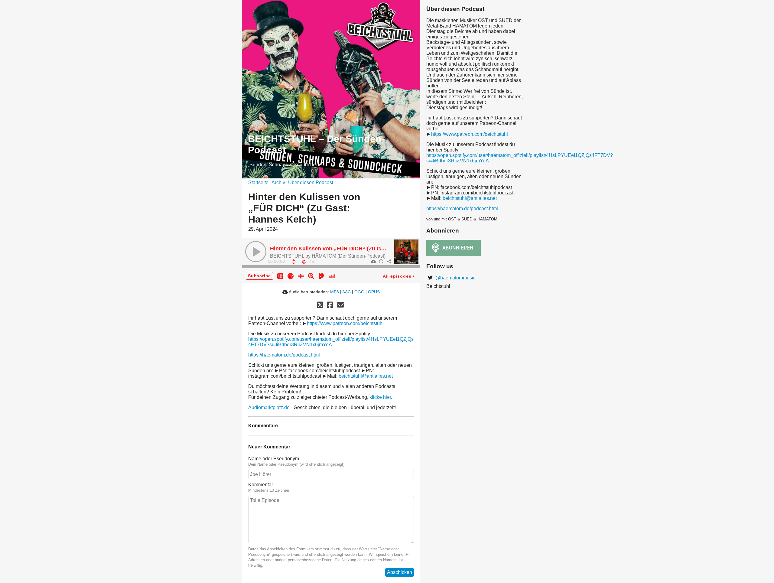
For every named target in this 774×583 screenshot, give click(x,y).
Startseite (258, 182)
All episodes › (399, 276)
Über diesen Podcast (310, 182)
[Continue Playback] (255, 251)
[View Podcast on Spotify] (291, 275)
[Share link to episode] (389, 261)
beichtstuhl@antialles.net (366, 376)
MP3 (334, 291)
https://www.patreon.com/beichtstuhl (345, 323)
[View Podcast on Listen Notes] (311, 275)
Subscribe (259, 275)
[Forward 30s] (303, 262)
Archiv (278, 182)
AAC (346, 291)
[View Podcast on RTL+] (301, 275)
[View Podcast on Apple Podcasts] (280, 275)
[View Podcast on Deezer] (332, 275)
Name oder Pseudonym (273, 458)
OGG (359, 291)
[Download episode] (373, 261)
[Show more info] (381, 261)
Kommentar (260, 484)
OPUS (374, 291)
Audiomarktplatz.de (269, 407)
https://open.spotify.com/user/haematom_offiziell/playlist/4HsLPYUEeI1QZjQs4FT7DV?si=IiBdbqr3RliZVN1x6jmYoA (331, 342)
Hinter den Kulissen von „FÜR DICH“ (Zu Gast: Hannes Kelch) (350, 249)
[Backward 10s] (293, 262)
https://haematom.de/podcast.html (284, 354)
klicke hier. (380, 397)
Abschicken (399, 572)
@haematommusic (455, 277)
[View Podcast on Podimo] (321, 275)
